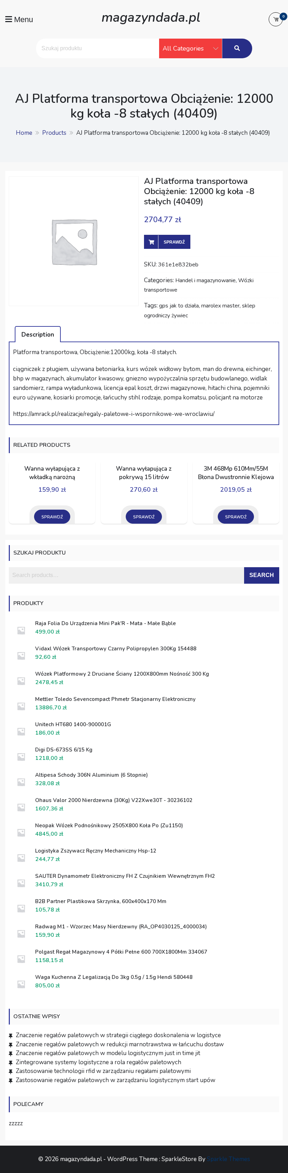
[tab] (38, 334)
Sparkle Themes (228, 1159)
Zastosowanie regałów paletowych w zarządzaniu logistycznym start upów (115, 1080)
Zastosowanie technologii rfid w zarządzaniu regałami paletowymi (103, 1071)
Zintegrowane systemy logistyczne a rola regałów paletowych (98, 1062)
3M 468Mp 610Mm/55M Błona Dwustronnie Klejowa (236, 473)
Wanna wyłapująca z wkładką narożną (52, 473)
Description (37, 335)
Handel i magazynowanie (205, 280)
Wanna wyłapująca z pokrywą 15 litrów (144, 473)
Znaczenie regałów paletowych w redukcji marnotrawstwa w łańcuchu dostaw (120, 1044)
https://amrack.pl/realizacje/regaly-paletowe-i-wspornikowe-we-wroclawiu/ (114, 414)
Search (261, 575)
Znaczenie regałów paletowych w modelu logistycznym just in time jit (108, 1053)
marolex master (220, 306)
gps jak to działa (179, 306)
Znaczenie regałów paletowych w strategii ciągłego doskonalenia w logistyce (118, 1035)
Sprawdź (174, 242)
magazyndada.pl (151, 17)
